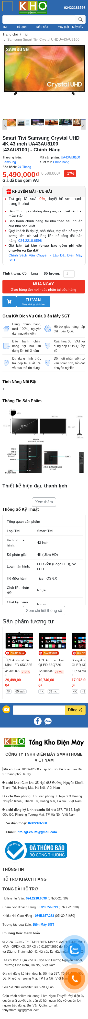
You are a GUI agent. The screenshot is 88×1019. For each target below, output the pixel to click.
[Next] (83, 125)
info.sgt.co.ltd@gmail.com (37, 832)
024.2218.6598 (30, 241)
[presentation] (5, 662)
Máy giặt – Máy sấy (70, 27)
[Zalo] (48, 721)
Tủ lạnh (22, 27)
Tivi (4, 27)
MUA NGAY (43, 286)
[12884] (9, 301)
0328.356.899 (48, 907)
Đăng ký (75, 710)
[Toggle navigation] (7, 6)
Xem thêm (44, 502)
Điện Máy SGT (43, 924)
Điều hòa (42, 27)
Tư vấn (33, 301)
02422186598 (75, 8)
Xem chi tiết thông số (44, 610)
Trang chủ (10, 34)
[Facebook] (38, 721)
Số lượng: (52, 273)
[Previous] (4, 125)
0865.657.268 (44, 916)
